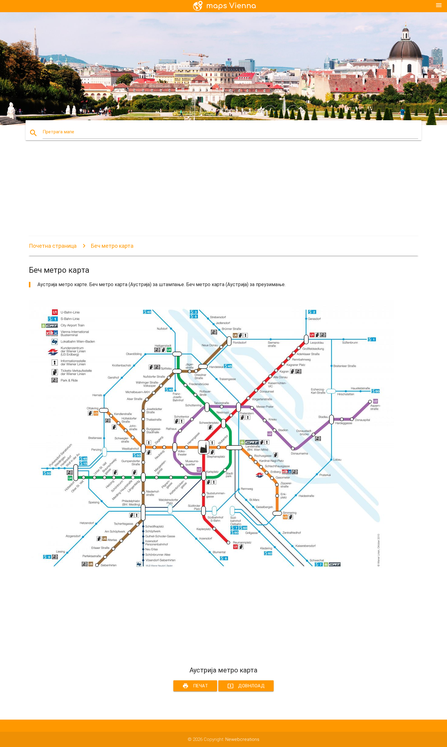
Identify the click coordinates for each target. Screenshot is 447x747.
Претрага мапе (58, 132)
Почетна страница (53, 246)
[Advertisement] (211, 193)
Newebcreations (242, 739)
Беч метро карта (112, 246)
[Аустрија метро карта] (211, 569)
